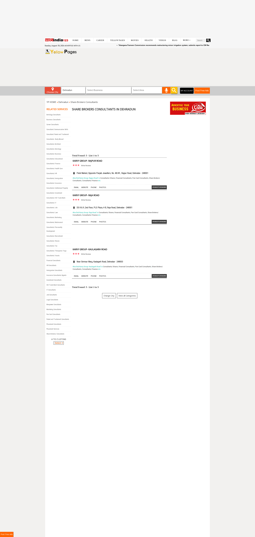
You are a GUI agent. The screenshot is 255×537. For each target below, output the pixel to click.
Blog (174, 40)
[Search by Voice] (166, 90)
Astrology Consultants (53, 115)
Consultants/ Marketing (54, 217)
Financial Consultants (53, 260)
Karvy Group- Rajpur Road (87, 160)
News (87, 40)
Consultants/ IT (51, 203)
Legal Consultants (52, 300)
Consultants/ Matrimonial (54, 222)
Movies (135, 40)
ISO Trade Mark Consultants (55, 285)
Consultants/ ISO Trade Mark (55, 198)
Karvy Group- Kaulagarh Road (90, 249)
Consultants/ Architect (53, 144)
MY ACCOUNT (187, 90)
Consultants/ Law (52, 212)
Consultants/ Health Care (54, 168)
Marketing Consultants (53, 309)
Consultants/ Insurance (53, 183)
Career (100, 40)
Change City (109, 295)
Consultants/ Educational (54, 159)
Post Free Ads (202, 90)
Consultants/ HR (51, 173)
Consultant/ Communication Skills (57, 129)
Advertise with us (72, 45)
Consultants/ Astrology (53, 149)
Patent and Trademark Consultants (57, 319)
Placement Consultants (53, 324)
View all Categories (127, 295)
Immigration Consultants (54, 270)
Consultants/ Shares (53, 241)
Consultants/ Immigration (54, 178)
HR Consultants (51, 265)
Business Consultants (53, 120)
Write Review (86, 165)
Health (149, 40)
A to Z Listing (58, 339)
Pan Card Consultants (53, 314)
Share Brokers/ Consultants (55, 334)
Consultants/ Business (53, 154)
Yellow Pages (117, 40)
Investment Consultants (53, 280)
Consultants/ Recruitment (54, 236)
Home (75, 40)
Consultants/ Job (51, 208)
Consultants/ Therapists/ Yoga (56, 251)
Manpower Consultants (53, 304)
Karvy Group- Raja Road (86, 195)
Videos (162, 40)
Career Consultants (52, 124)
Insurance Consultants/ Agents (56, 275)
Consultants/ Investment (54, 193)
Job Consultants (51, 295)
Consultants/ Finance (53, 164)
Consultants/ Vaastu (53, 256)
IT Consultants (51, 290)
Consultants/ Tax (51, 246)
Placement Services (52, 329)
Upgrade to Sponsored (159, 187)
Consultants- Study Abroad (54, 139)
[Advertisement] (127, 18)
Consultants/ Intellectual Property (57, 188)
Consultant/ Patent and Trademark (57, 134)
